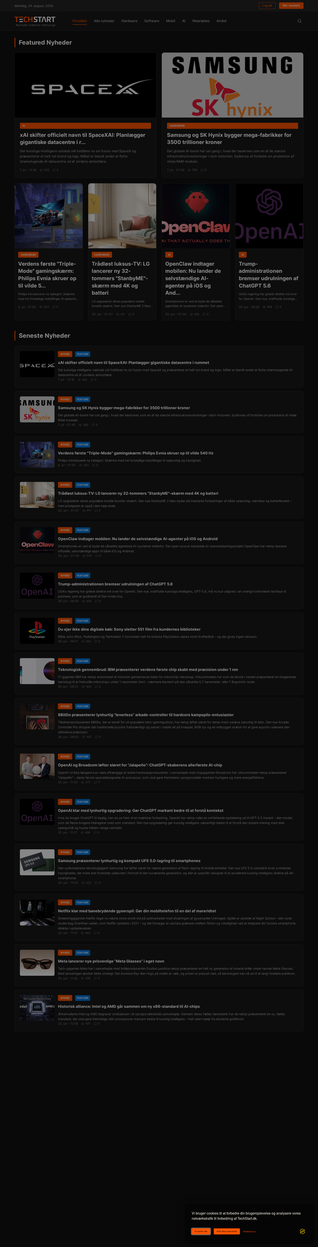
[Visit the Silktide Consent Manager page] (302, 1231)
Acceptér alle (200, 1231)
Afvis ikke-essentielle (227, 1231)
